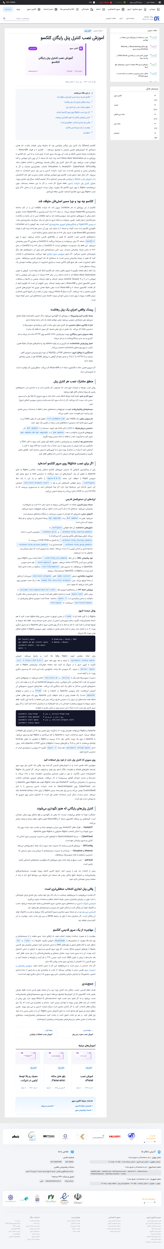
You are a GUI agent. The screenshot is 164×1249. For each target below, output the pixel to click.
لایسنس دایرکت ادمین (86, 903)
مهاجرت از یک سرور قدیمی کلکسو (78, 127)
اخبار (120, 18)
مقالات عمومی (152, 30)
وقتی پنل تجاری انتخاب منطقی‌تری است (75, 122)
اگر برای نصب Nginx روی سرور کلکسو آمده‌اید (73, 112)
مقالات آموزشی (111, 18)
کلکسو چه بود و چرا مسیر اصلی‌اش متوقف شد (73, 97)
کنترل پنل (88, 31)
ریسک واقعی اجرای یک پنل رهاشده (77, 102)
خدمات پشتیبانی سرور (83, 1110)
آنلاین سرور (118, 95)
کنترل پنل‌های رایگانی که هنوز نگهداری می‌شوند (72, 117)
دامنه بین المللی (119, 114)
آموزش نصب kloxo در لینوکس (78, 179)
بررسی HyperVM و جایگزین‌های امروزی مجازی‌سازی (71, 224)
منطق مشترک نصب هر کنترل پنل (78, 107)
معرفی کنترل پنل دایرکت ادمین (81, 183)
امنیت (116, 105)
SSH (70, 428)
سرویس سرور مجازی (55, 254)
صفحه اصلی (130, 18)
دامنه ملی (117, 123)
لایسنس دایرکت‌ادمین (83, 1106)
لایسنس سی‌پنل (47, 1106)
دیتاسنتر (116, 133)
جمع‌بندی (86, 132)
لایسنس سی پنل (88, 912)
